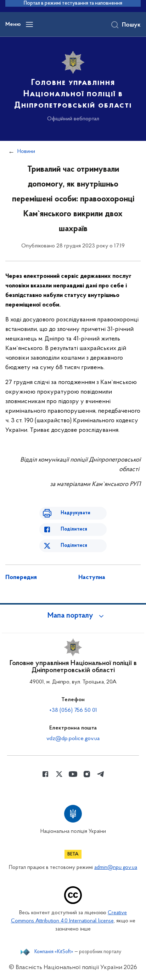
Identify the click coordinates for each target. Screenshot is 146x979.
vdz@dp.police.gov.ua (73, 739)
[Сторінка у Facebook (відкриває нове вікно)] (45, 774)
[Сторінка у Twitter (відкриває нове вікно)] (59, 774)
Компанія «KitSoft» (53, 952)
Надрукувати (75, 513)
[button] (73, 616)
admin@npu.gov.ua (115, 867)
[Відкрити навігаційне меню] (29, 24)
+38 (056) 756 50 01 (73, 710)
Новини (26, 151)
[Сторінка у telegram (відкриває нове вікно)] (100, 774)
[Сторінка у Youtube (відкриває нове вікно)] (73, 774)
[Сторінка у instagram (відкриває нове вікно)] (87, 774)
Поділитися (74, 529)
